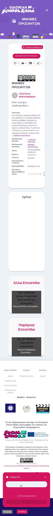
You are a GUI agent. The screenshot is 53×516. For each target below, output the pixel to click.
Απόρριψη (7, 512)
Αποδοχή (22, 512)
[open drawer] (47, 10)
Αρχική (10, 376)
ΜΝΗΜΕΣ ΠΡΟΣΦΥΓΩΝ (33, 146)
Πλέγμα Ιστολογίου (26, 376)
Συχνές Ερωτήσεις (10, 385)
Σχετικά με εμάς (10, 381)
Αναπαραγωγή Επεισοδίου (26, 56)
